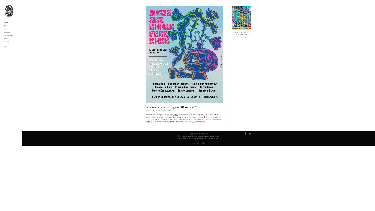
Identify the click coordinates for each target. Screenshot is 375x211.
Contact (6, 42)
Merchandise (8, 35)
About (6, 26)
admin (150, 110)
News (6, 29)
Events (6, 38)
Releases (7, 32)
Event (164, 110)
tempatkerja (200, 143)
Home (6, 22)
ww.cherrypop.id (244, 37)
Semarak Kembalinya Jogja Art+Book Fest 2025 (173, 107)
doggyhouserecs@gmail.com (207, 138)
